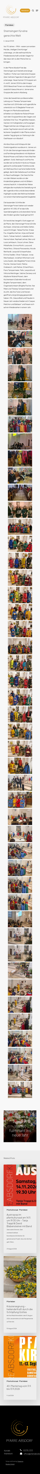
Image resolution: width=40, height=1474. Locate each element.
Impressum (8, 1453)
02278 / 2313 (28, 1450)
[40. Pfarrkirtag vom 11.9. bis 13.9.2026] (20, 1368)
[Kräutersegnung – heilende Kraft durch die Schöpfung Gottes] (20, 1294)
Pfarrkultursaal (12, 1210)
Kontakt (7, 1450)
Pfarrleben (9, 25)
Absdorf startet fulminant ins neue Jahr (20, 1126)
